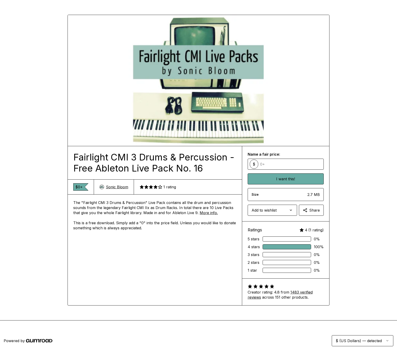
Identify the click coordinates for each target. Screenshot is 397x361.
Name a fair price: (264, 154)
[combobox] (272, 210)
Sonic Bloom (117, 187)
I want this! (285, 179)
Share (314, 210)
